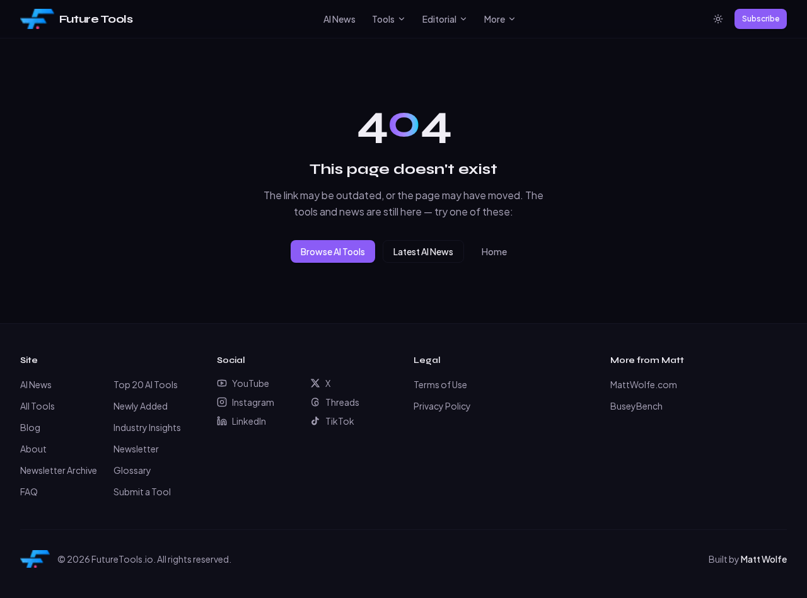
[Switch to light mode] (718, 19)
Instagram (253, 402)
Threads (342, 402)
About (33, 448)
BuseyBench (636, 405)
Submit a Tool (142, 491)
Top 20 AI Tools (145, 384)
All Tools (37, 405)
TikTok (339, 421)
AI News (339, 19)
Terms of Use (440, 384)
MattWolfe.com (643, 384)
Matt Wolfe (764, 559)
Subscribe (760, 18)
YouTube (250, 383)
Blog (30, 427)
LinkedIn (249, 421)
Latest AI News (423, 251)
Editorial (439, 19)
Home (494, 251)
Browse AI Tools (333, 251)
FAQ (29, 491)
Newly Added (140, 405)
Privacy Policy (442, 405)
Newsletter (136, 448)
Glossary (132, 470)
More (494, 19)
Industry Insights (147, 427)
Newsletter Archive (58, 470)
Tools (383, 19)
